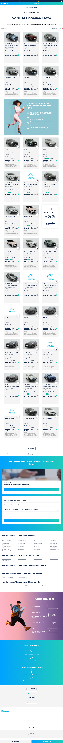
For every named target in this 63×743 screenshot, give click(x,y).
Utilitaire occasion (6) (54, 559)
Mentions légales (32, 733)
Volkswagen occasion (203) (39, 538)
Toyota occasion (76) (38, 541)
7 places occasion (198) (22, 585)
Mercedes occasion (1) (6, 550)
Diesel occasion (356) (6, 568)
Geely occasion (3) (5, 547)
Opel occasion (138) (22, 540)
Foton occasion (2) (53, 547)
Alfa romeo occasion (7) (6, 546)
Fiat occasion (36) (53, 543)
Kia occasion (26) (5, 544)
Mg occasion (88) (53, 540)
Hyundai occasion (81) (6, 541)
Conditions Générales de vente (32, 736)
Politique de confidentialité (32, 734)
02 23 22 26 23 (35, 3)
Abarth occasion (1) (21, 549)
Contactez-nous (34, 4)
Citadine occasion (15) (38, 559)
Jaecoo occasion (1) (37, 549)
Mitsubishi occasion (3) (22, 547)
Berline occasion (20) (22, 559)
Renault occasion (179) (6, 540)
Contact (31, 716)
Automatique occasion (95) (7, 577)
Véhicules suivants (31, 448)
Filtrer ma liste (4, 28)
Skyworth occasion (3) (38, 547)
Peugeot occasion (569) (6, 538)
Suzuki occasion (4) (53, 546)
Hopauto (25, 12)
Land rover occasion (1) (54, 549)
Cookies (32, 731)
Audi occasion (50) (5, 543)
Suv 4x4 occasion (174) (6, 559)
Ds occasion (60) (53, 541)
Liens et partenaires (31, 720)
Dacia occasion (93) (37, 540)
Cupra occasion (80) (22, 541)
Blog (31, 718)
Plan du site (31, 724)
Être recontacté (54, 615)
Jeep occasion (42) (21, 543)
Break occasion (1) (5, 560)
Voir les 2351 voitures (47, 741)
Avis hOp (31, 722)
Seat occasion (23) (21, 544)
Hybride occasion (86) (22, 568)
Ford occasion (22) (37, 544)
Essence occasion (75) (38, 568)
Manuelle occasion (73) (22, 577)
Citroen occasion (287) (22, 538)
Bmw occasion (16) (53, 544)
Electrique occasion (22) (54, 568)
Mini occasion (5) (37, 546)
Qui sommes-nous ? (31, 714)
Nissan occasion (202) (54, 538)
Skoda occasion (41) (38, 543)
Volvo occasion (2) (5, 549)
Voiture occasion (32, 12)
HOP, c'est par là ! (31, 489)
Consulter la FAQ (54, 623)
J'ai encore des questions (31, 520)
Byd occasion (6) (21, 546)
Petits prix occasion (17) (38, 585)
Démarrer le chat (53, 630)
